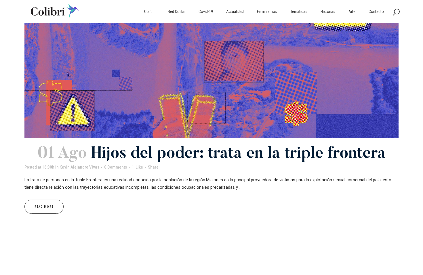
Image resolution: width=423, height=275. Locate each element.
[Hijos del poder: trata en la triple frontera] (211, 80)
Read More (44, 206)
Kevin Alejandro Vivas (79, 167)
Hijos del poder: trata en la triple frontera (238, 154)
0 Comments (115, 167)
